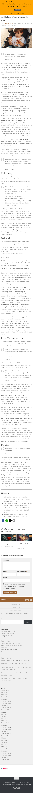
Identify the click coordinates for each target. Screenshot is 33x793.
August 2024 (5, 736)
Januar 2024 (4, 751)
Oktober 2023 (5, 757)
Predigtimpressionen (7, 636)
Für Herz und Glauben (7, 633)
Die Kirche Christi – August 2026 (10, 643)
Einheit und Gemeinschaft (8, 669)
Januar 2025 (4, 725)
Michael (3, 663)
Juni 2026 (4, 692)
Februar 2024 (5, 749)
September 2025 (6, 708)
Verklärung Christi (6, 647)
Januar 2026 (4, 699)
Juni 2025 (4, 714)
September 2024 (6, 733)
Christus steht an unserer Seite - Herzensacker (14, 673)
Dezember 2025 (6, 701)
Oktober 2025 (5, 705)
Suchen (3, 619)
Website (5, 577)
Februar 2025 (5, 723)
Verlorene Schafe (6, 681)
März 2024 (4, 746)
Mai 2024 (4, 742)
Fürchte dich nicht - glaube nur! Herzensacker (14, 678)
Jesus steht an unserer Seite (9, 650)
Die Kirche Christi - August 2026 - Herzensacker (15, 667)
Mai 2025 (4, 716)
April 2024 (4, 744)
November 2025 (6, 703)
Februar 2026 (5, 697)
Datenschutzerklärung (17, 13)
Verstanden (17, 9)
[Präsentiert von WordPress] (10, 784)
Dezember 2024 (6, 727)
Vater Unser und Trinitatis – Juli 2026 (12, 645)
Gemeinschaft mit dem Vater (9, 652)
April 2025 (4, 718)
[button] (3, 520)
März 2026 (4, 695)
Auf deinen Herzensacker (8, 631)
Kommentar (6, 560)
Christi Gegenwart (6, 675)
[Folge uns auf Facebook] (28, 600)
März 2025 (4, 720)
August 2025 (5, 710)
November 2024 (6, 729)
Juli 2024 (3, 738)
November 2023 (6, 755)
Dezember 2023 (6, 753)
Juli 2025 (3, 712)
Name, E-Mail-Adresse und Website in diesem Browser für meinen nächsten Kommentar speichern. (14, 586)
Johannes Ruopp (8, 23)
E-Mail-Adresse (22, 571)
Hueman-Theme (26, 784)
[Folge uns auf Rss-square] (31, 600)
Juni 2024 (4, 740)
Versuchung (4, 544)
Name (5, 571)
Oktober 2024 (5, 731)
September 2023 (6, 760)
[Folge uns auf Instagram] (26, 600)
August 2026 (5, 690)
